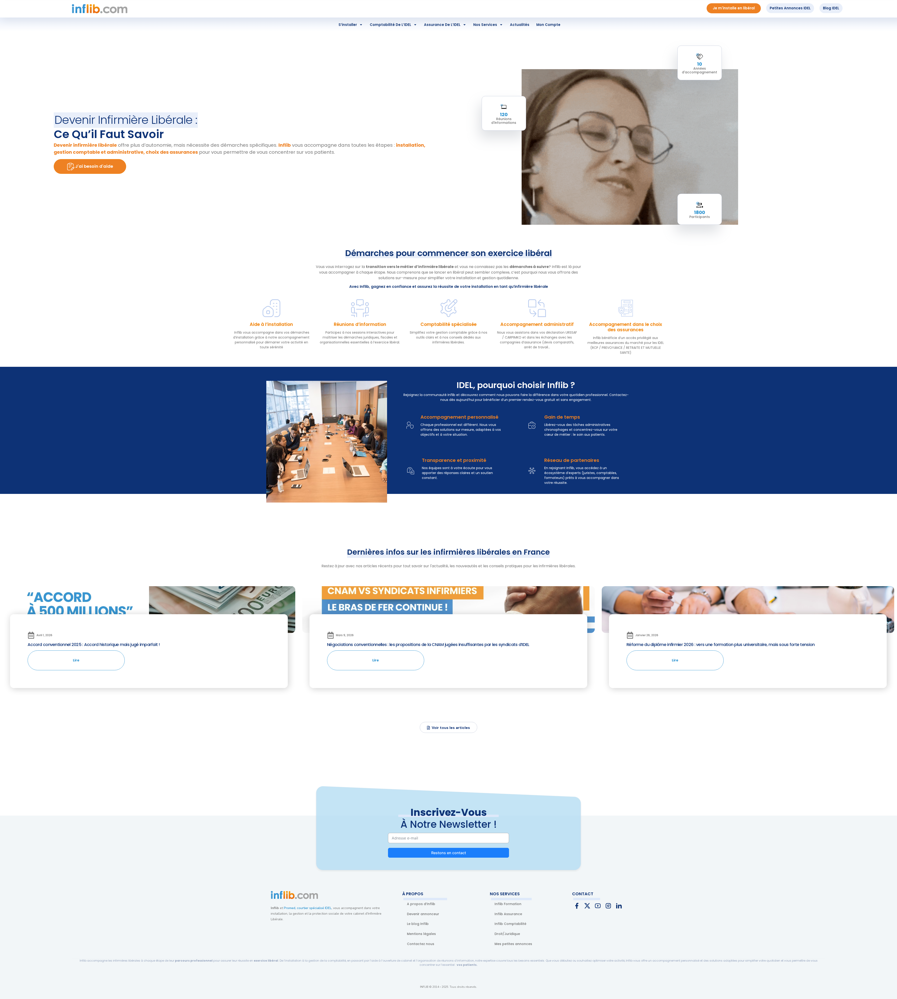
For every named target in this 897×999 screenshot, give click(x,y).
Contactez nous (420, 944)
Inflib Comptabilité (510, 923)
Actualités (519, 24)
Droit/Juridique (507, 933)
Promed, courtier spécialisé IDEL (307, 908)
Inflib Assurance (508, 914)
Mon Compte (548, 24)
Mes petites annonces (513, 944)
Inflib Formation (508, 904)
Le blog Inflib (418, 923)
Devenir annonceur (423, 914)
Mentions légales (421, 933)
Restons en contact (448, 852)
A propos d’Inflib (421, 904)
